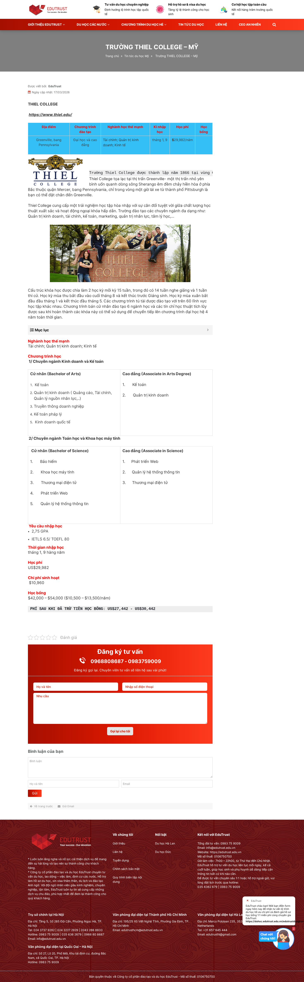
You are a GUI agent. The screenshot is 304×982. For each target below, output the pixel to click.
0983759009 (144, 661)
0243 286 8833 (92, 930)
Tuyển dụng (121, 860)
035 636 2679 (71, 934)
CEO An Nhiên (250, 24)
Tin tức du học (191, 24)
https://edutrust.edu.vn (225, 852)
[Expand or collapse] (208, 330)
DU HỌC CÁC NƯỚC (92, 24)
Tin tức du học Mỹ (136, 56)
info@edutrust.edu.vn (51, 938)
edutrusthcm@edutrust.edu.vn (142, 930)
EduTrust (54, 86)
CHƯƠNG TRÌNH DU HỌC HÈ (142, 24)
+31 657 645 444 (215, 930)
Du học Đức (163, 852)
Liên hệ (221, 24)
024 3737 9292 (44, 930)
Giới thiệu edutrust (45, 24)
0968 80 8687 (94, 934)
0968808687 (107, 661)
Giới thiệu (119, 843)
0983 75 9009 (49, 934)
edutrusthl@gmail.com (221, 934)
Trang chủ (112, 56)
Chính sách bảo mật (126, 869)
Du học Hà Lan (165, 843)
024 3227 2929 (67, 930)
